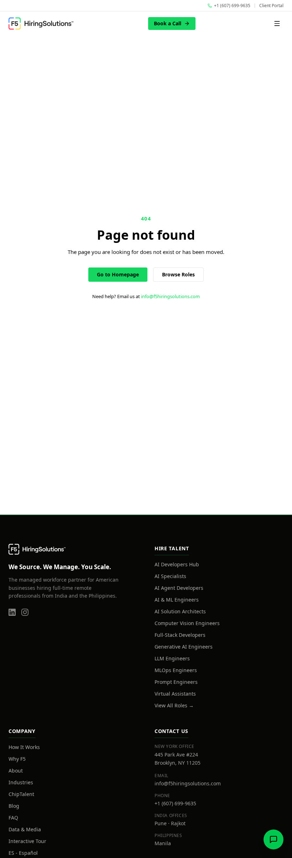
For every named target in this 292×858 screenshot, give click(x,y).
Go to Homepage (118, 274)
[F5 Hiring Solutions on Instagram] (24, 612)
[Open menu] (277, 23)
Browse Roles (178, 274)
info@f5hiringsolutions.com (170, 296)
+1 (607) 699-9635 (175, 803)
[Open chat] (273, 839)
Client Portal (271, 6)
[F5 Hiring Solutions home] (41, 23)
